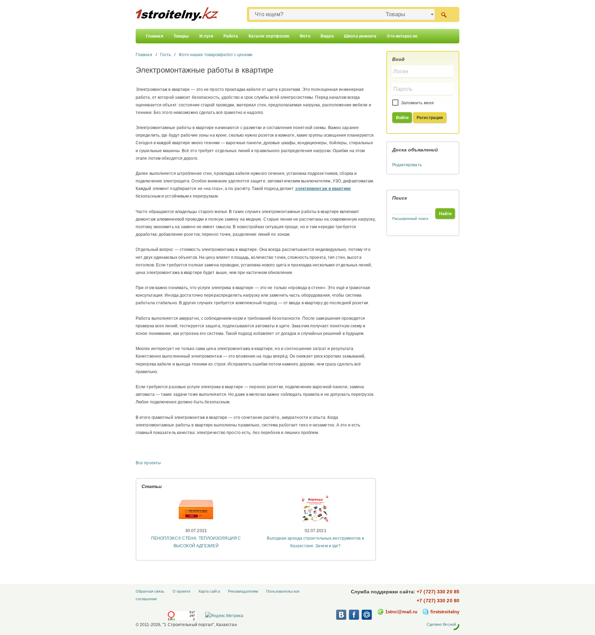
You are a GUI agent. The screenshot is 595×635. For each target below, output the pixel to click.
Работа (230, 36)
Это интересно (402, 36)
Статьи (152, 486)
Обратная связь (150, 591)
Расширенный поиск (410, 218)
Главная (154, 36)
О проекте (182, 591)
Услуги (206, 36)
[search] (444, 14)
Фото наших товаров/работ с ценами (215, 54)
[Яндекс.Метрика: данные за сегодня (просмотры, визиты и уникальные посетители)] (224, 616)
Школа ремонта (360, 36)
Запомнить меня (417, 102)
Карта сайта (209, 591)
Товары (181, 36)
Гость (165, 54)
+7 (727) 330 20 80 (438, 600)
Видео (327, 36)
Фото (305, 36)
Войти (402, 117)
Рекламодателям (243, 591)
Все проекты (148, 463)
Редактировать (407, 164)
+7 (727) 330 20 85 (438, 591)
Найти (445, 213)
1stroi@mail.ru (401, 611)
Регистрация (430, 117)
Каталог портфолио (269, 36)
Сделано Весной (441, 624)
